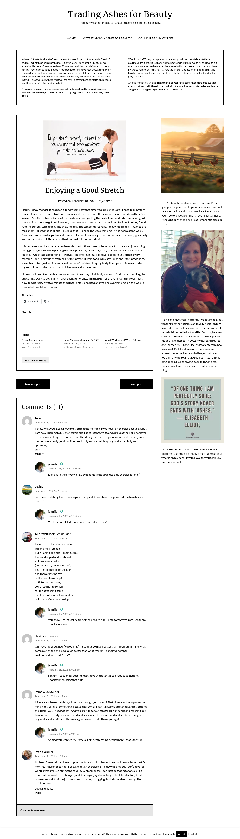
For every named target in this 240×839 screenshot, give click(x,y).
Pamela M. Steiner (47, 692)
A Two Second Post (32, 339)
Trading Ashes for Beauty (120, 14)
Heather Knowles (46, 636)
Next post (136, 384)
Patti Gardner (44, 752)
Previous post (33, 384)
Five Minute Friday (45, 286)
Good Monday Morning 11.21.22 (81, 339)
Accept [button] (181, 834)
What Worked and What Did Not (123, 339)
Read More (194, 833)
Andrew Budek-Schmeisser (53, 534)
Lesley (39, 486)
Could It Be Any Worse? (155, 38)
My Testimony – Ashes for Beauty (107, 38)
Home (71, 38)
